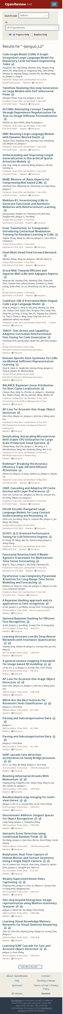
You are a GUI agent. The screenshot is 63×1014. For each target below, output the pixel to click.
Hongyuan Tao (9, 67)
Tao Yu (5, 864)
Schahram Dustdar (16, 588)
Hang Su (6, 649)
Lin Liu (24, 286)
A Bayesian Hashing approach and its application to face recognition (27, 601)
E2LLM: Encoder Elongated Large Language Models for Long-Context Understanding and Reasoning (26, 512)
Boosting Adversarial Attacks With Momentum (26, 777)
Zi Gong (24, 473)
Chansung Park (33, 213)
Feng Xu (24, 864)
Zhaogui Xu (8, 73)
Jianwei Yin (15, 371)
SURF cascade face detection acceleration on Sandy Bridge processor (29, 756)
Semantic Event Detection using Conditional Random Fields (24, 835)
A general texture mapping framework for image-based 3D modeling (29, 662)
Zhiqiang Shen (9, 885)
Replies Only (40, 34)
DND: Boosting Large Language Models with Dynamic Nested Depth (28, 135)
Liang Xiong (8, 822)
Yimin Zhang (46, 667)
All (10, 34)
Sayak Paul (34, 340)
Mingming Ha (23, 186)
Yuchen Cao (17, 494)
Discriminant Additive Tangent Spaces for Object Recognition (28, 816)
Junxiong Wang (28, 165)
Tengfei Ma (24, 368)
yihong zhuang (28, 283)
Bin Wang (21, 764)
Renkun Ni (20, 646)
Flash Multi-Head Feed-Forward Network (30, 252)
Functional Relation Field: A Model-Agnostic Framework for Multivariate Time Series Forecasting (28, 558)
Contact (45, 975)
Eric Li (5, 764)
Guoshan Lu (41, 283)
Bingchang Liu (19, 70)
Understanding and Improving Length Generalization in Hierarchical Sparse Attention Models (28, 158)
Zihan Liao (7, 519)
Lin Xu (5, 667)
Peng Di (19, 76)
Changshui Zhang (32, 822)
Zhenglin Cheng (10, 98)
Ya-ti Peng (41, 764)
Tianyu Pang (36, 782)
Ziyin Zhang (48, 70)
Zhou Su (30, 885)
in (6, 22)
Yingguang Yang (34, 70)
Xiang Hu (16, 165)
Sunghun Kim (9, 216)
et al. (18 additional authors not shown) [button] (26, 318)
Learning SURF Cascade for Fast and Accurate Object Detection (26, 947)
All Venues (17, 993)
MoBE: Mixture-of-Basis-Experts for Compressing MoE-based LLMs (26, 181)
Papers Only (22, 34)
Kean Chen (7, 685)
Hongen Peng (48, 67)
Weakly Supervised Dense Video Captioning (24, 880)
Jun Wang (17, 519)
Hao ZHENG (19, 122)
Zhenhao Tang (34, 67)
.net (18, 4)
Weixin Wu (17, 910)
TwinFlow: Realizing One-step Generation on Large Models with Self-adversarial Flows (30, 91)
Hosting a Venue (46, 980)
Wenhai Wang (27, 371)
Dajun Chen (25, 310)
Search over (11, 15)
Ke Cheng (7, 497)
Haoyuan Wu (8, 280)
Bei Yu (45, 286)
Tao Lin (40, 98)
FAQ (17, 980)
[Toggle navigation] (54, 4)
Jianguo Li (10, 76)
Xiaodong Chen (22, 140)
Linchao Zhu (34, 73)
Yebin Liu (35, 867)
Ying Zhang (22, 67)
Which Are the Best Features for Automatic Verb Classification (24, 701)
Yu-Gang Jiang (47, 607)
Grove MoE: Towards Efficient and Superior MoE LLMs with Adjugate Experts (30, 272)
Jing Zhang (50, 186)
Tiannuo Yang (35, 540)
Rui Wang (45, 73)
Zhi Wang (16, 540)
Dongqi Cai (39, 931)
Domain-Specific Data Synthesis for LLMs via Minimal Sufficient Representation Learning (30, 361)
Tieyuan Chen (9, 140)
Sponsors (17, 985)
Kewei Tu (48, 259)
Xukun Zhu (7, 70)
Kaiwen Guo (14, 864)
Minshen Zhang (9, 259)
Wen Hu (29, 238)
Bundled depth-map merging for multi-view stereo (29, 798)
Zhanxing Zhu (42, 564)
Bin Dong (31, 564)
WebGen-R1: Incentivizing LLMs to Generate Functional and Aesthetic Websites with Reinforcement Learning (29, 203)
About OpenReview (17, 975)
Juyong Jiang (8, 213)
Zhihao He (7, 473)
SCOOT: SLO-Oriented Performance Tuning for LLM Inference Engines (26, 535)
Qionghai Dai (24, 867)
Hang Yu (29, 122)
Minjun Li (39, 885)
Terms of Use (41, 985)
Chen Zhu (15, 931)
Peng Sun (22, 98)
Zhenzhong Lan (37, 186)
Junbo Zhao (15, 286)
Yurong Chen (34, 607)
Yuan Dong (34, 864)
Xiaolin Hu (11, 785)
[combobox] (20, 15)
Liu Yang (12, 764)
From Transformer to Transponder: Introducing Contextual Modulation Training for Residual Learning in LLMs (28, 231)
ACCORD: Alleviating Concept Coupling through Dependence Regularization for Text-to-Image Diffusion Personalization (30, 112)
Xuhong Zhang (36, 368)
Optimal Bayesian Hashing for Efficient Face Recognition (29, 620)
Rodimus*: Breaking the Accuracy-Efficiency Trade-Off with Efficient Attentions (25, 467)
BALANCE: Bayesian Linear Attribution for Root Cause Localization (28, 386)
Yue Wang (30, 216)
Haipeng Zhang (21, 73)
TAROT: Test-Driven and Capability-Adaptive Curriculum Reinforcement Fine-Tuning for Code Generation (27, 334)
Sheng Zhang (8, 543)
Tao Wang (7, 840)
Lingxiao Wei (37, 519)
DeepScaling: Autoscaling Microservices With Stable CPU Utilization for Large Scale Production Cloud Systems (29, 439)
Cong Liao (26, 586)
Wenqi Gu (21, 238)
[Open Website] (43, 304)
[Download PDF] (12, 64)
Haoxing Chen (36, 140)
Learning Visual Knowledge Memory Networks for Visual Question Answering (30, 922)
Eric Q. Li (13, 667)
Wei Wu (49, 165)
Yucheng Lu (8, 168)
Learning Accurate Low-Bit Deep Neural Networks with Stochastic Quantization (29, 638)
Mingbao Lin (29, 494)
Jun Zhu (52, 646)
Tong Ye (6, 368)
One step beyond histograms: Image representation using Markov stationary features (30, 903)
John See (37, 685)
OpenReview (16, 1000)
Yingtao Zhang (9, 238)
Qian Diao (26, 840)
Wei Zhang (13, 522)
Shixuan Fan (49, 494)
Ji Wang (45, 685)
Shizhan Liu (8, 122)
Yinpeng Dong (9, 646)
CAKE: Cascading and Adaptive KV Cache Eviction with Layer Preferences (29, 489)
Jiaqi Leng (7, 165)
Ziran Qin (7, 494)
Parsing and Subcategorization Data (27, 718)
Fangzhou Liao (22, 782)
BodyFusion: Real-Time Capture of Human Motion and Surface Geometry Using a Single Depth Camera (28, 858)
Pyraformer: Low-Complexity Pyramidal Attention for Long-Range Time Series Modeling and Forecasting (29, 579)
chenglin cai (20, 213)
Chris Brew (17, 706)
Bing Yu (6, 564)
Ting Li (13, 564)
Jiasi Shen (45, 213)
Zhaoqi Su (44, 864)
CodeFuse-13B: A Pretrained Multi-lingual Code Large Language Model (30, 302)
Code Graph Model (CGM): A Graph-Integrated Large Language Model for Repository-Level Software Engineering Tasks (29, 59)
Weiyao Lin (12, 143)
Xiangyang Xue (23, 888)
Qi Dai (5, 607)
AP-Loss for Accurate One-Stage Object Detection (29, 410)
